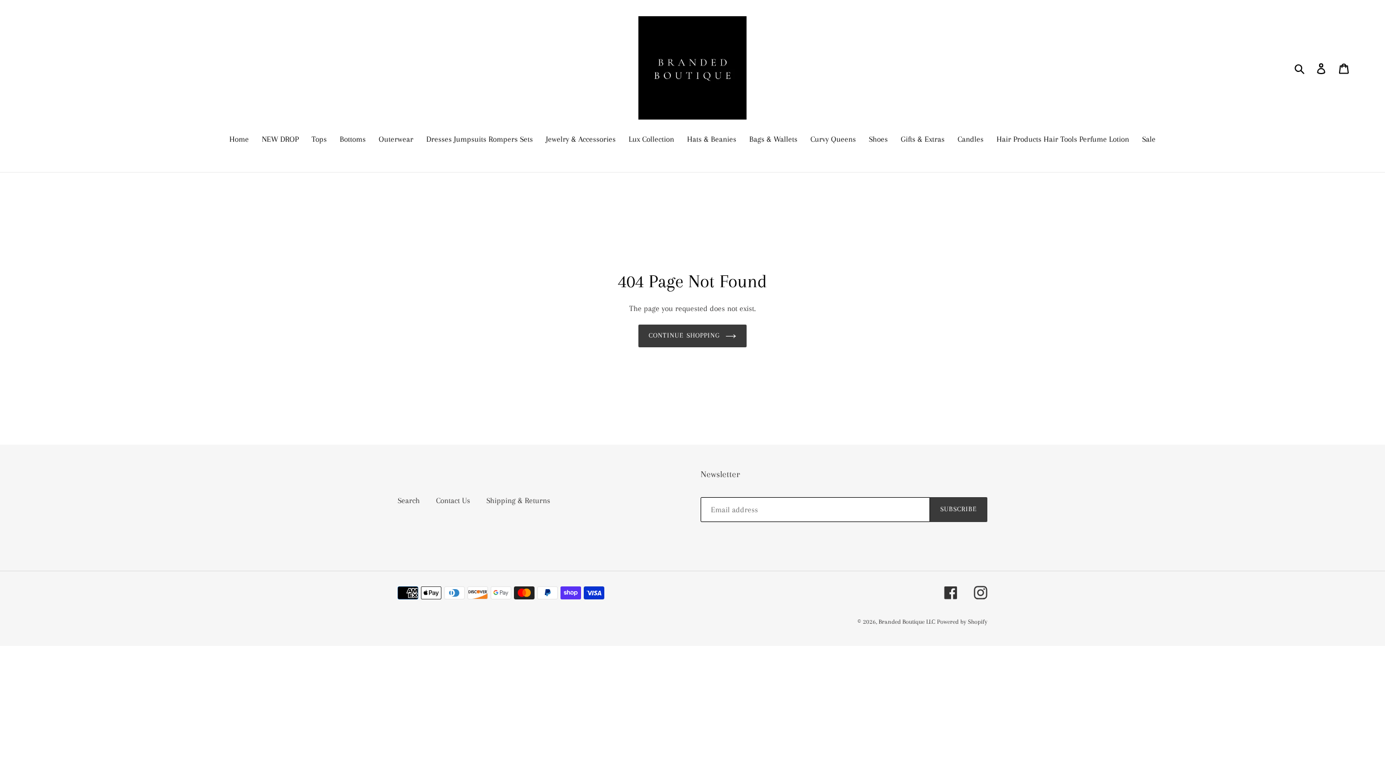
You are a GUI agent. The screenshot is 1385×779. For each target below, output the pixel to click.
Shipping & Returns (518, 500)
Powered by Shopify (962, 621)
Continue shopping (684, 335)
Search (409, 500)
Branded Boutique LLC (908, 621)
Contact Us (453, 500)
